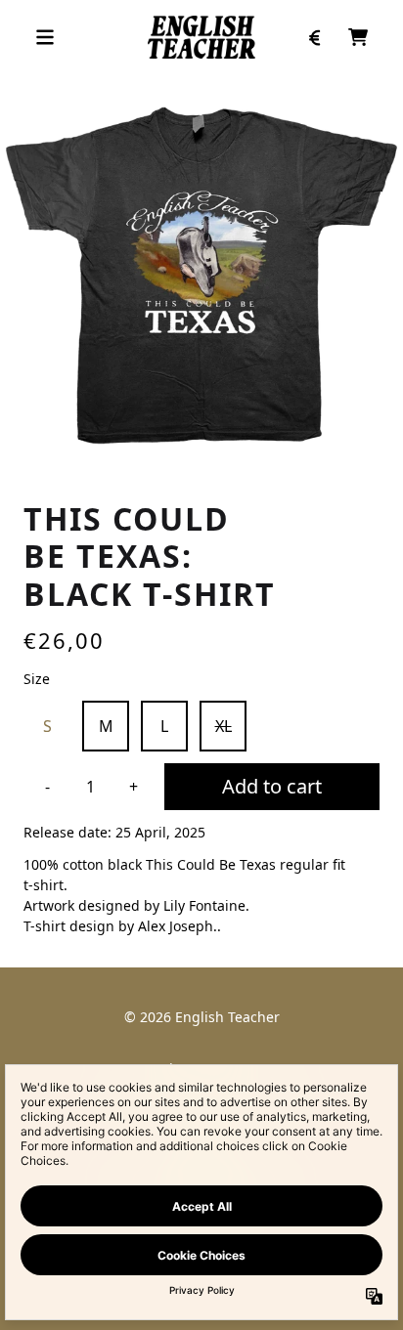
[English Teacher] (202, 37)
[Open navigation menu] (45, 37)
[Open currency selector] (314, 37)
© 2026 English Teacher (202, 1017)
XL (223, 726)
